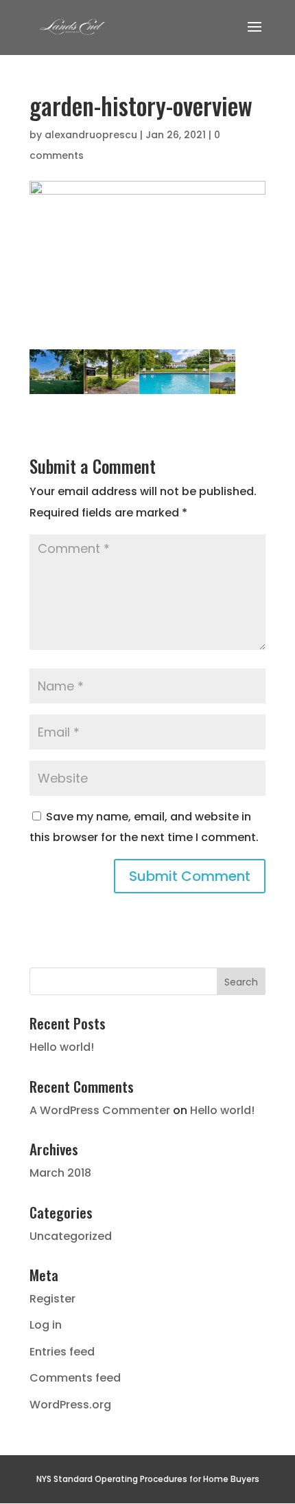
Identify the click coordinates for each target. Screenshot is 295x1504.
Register (52, 1299)
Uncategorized (71, 1236)
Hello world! (62, 1047)
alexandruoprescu (91, 135)
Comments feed (75, 1378)
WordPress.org (70, 1405)
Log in (46, 1325)
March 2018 (60, 1173)
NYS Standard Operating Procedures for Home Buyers (147, 1479)
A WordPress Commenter (100, 1110)
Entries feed (62, 1352)
